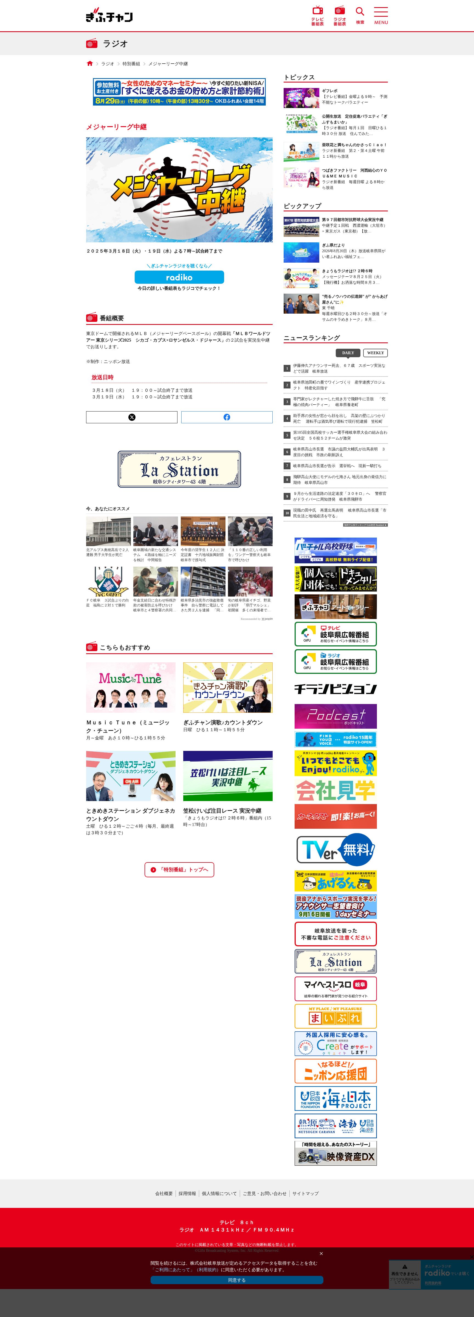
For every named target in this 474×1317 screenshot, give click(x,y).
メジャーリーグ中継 (168, 63)
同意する (237, 1280)
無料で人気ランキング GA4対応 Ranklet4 (364, 525)
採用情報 (187, 1193)
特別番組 (131, 63)
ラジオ (107, 63)
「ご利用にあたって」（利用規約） (186, 1269)
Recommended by (251, 618)
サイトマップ (305, 1193)
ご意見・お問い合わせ (265, 1193)
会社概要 (164, 1193)
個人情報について (219, 1193)
